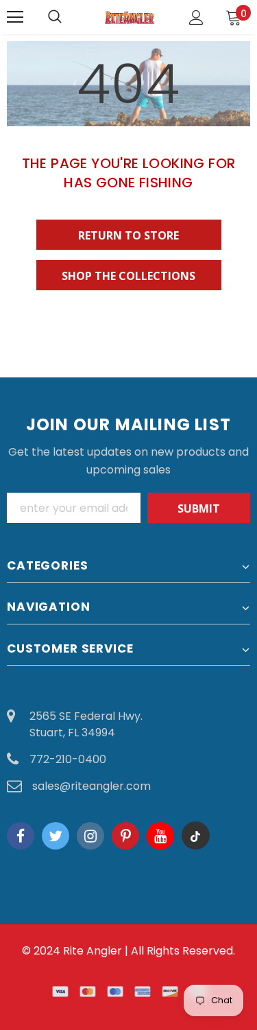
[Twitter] (55, 836)
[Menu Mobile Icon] (15, 17)
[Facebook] (20, 836)
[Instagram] (90, 836)
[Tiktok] (195, 836)
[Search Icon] (68, 17)
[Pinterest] (125, 836)
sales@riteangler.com (91, 786)
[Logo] (130, 16)
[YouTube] (160, 836)
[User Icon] (196, 17)
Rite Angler (92, 951)
